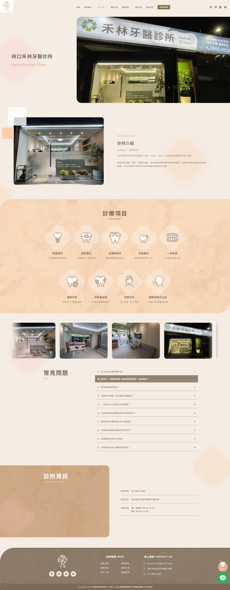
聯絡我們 (149, 7)
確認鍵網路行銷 (125, 587)
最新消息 (138, 7)
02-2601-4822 (154, 573)
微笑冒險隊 (163, 7)
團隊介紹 (114, 7)
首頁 (78, 7)
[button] (146, 371)
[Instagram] (220, 7)
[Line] (211, 7)
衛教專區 (125, 563)
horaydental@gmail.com (160, 563)
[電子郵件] (225, 7)
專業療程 (87, 7)
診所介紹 (101, 7)
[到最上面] (5, 585)
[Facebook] (215, 7)
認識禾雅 (105, 563)
